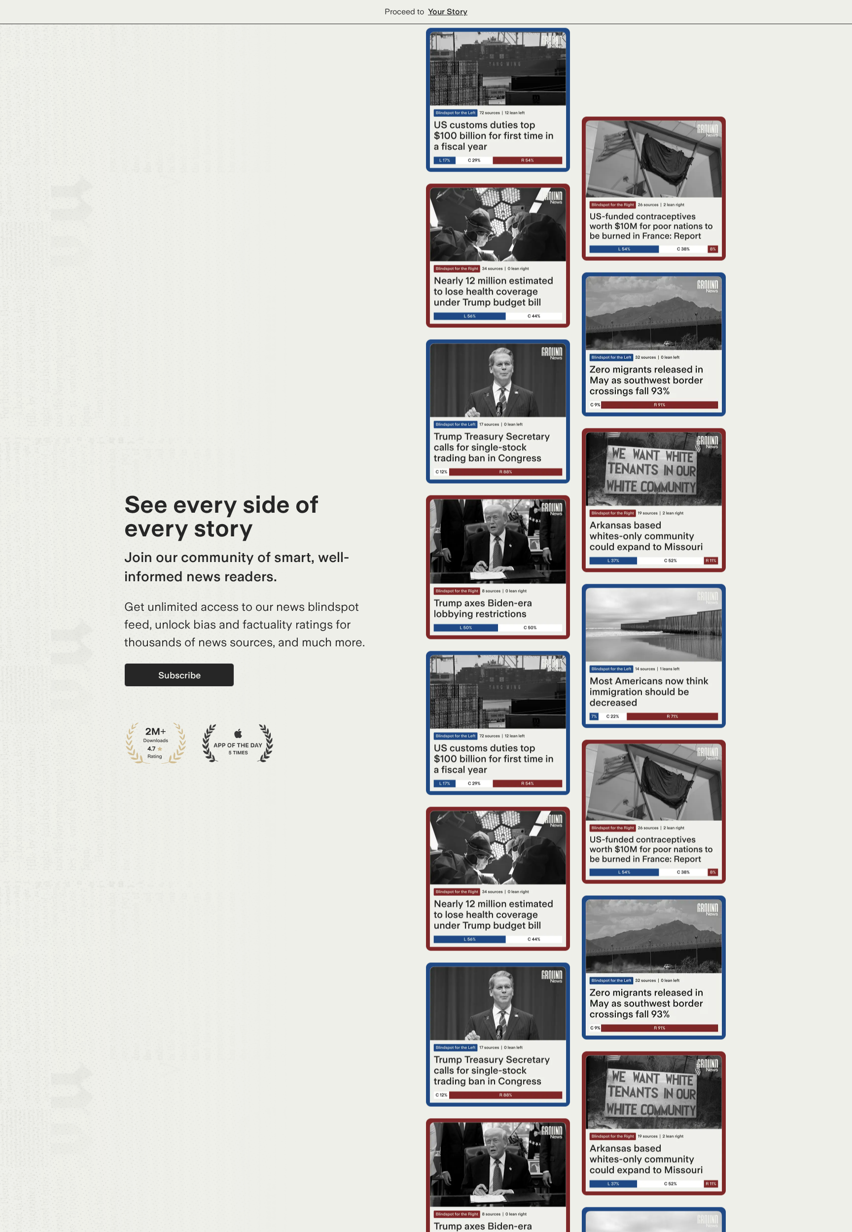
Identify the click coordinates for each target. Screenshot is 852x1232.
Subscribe (179, 675)
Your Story (447, 11)
